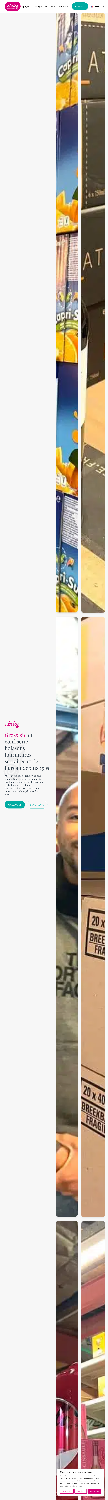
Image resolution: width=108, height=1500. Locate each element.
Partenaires (64, 6)
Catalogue (37, 6)
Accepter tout (94, 1491)
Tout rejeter (80, 1491)
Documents (50, 6)
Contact (80, 6)
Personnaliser (66, 1491)
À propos (25, 6)
